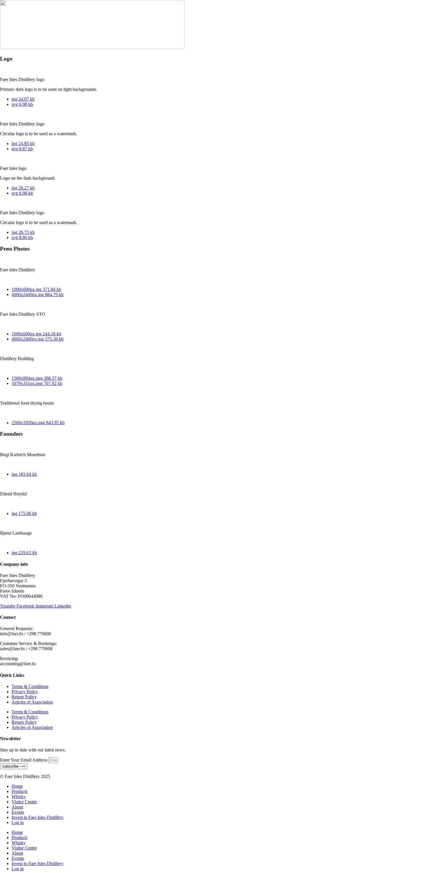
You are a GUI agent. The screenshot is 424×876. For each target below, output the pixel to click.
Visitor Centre (24, 801)
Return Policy (24, 696)
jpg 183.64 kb (24, 474)
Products (19, 791)
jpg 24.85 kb (23, 143)
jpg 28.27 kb (23, 187)
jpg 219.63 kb (24, 552)
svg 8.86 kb (22, 237)
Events (18, 812)
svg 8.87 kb (22, 148)
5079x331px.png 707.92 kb (37, 383)
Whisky (19, 796)
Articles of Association (32, 702)
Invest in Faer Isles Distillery (37, 817)
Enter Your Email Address (24, 759)
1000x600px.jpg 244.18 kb (36, 333)
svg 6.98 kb (22, 104)
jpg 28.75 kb (23, 232)
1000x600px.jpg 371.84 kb (36, 289)
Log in (18, 822)
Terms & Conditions (30, 686)
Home (17, 786)
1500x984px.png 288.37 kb (37, 378)
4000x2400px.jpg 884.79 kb (37, 294)
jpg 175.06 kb (24, 513)
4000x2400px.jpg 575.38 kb (37, 339)
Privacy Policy (25, 691)
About (17, 806)
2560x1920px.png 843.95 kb (38, 422)
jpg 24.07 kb (23, 99)
